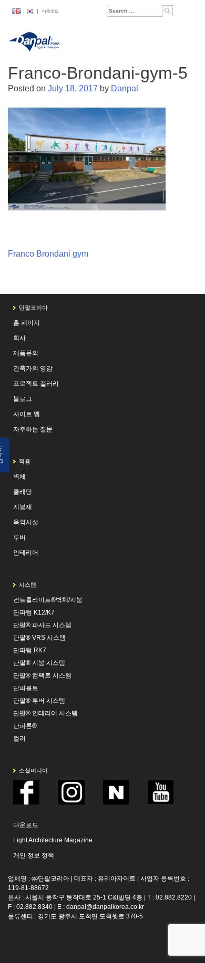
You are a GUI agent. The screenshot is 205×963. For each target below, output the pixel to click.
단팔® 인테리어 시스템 (45, 713)
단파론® (25, 725)
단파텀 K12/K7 (34, 612)
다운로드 (50, 11)
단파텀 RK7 (29, 650)
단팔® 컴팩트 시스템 (42, 675)
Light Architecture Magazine (53, 840)
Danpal (124, 88)
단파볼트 (25, 688)
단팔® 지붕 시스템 (39, 662)
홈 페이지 (26, 322)
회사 (19, 338)
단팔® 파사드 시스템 (42, 625)
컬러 (19, 738)
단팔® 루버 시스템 (39, 700)
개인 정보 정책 (33, 855)
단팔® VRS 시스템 (39, 637)
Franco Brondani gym (48, 253)
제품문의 (25, 353)
